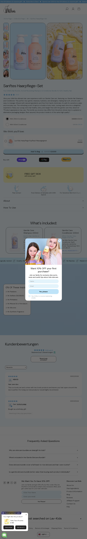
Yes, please (43, 292)
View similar (8, 527)
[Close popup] (26, 514)
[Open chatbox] (4, 535)
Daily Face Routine (16, 520)
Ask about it (21, 527)
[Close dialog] (59, 240)
